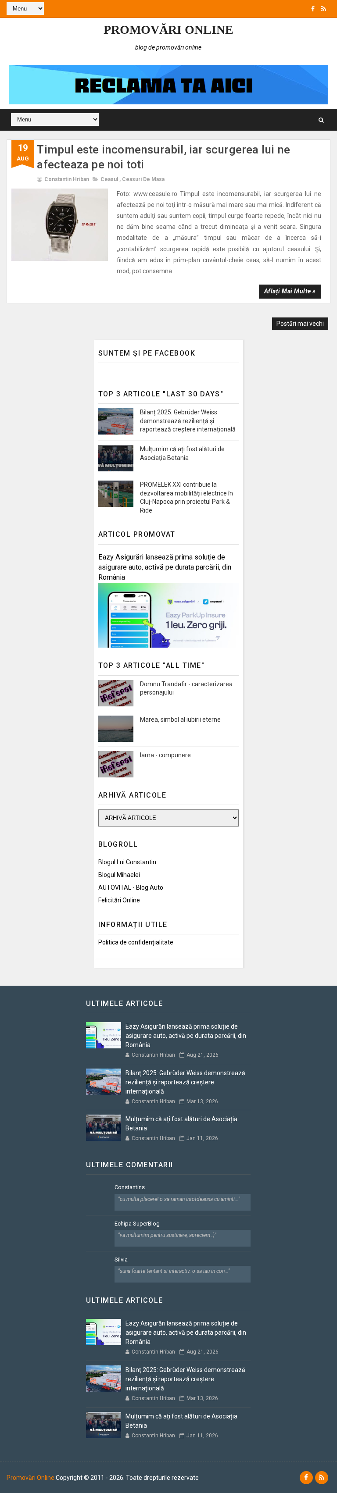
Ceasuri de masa (143, 179)
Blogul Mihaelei (119, 874)
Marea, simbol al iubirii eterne (180, 719)
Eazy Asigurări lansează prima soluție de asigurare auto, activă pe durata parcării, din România (164, 567)
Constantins (130, 1187)
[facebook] (313, 8)
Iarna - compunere (165, 755)
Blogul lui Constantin (127, 862)
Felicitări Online (119, 900)
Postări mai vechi (300, 323)
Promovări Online (168, 29)
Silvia (121, 1259)
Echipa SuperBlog (137, 1223)
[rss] (323, 8)
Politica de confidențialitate (135, 942)
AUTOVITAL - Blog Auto (130, 887)
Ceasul (109, 179)
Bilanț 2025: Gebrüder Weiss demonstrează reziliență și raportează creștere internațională (188, 421)
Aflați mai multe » (290, 291)
